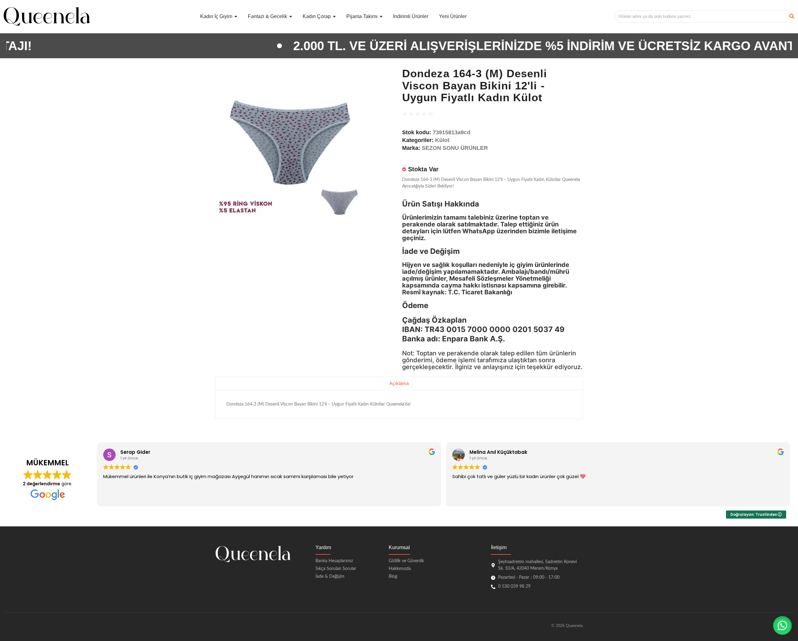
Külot (442, 140)
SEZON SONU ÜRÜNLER (455, 148)
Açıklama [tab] (399, 383)
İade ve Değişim (431, 251)
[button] (782, 625)
